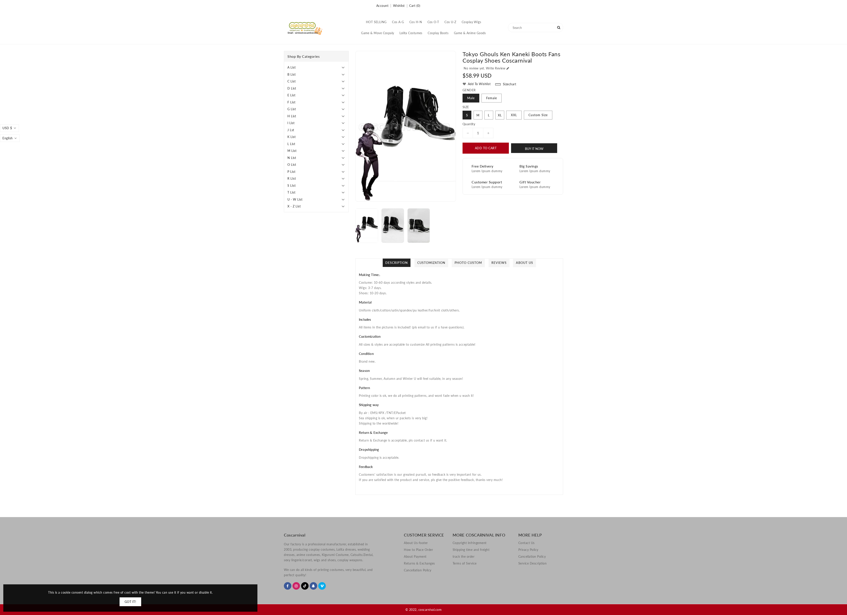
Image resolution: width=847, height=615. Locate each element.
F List (291, 102)
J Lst (290, 130)
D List (291, 88)
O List (291, 164)
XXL (514, 115)
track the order (464, 556)
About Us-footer (416, 543)
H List (291, 116)
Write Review (495, 68)
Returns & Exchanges (419, 563)
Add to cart (486, 148)
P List (291, 171)
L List (291, 144)
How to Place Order (418, 550)
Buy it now (534, 149)
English (7, 138)
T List (291, 192)
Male (471, 98)
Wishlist (399, 5)
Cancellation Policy (417, 570)
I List (290, 123)
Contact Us (526, 543)
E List (291, 95)
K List (291, 137)
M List (291, 151)
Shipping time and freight (471, 550)
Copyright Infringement (470, 543)
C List (291, 81)
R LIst (291, 178)
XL (500, 115)
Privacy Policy (528, 550)
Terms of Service (465, 563)
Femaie (491, 98)
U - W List (294, 199)
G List (291, 109)
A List (291, 67)
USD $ (7, 128)
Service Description (532, 563)
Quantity (469, 124)
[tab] (316, 67)
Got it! (130, 602)
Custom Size (538, 115)
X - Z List (294, 206)
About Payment (415, 556)
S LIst (291, 185)
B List (291, 74)
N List (291, 158)
